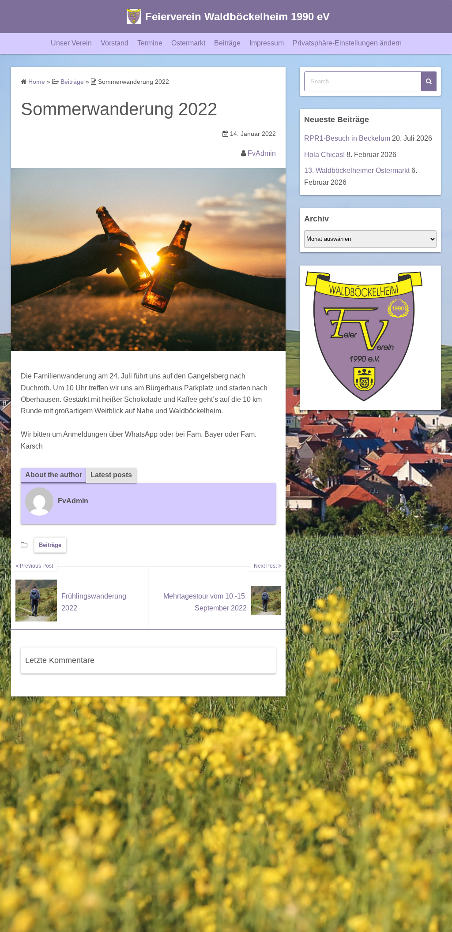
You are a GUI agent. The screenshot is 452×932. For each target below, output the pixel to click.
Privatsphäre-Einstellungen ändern (347, 43)
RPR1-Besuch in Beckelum (347, 138)
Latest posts (111, 475)
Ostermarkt (188, 43)
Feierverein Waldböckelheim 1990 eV (237, 16)
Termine (149, 43)
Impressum (266, 43)
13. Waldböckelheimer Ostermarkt (357, 170)
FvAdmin (262, 153)
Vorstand (114, 43)
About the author (53, 475)
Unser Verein (71, 43)
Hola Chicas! (324, 154)
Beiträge (227, 43)
